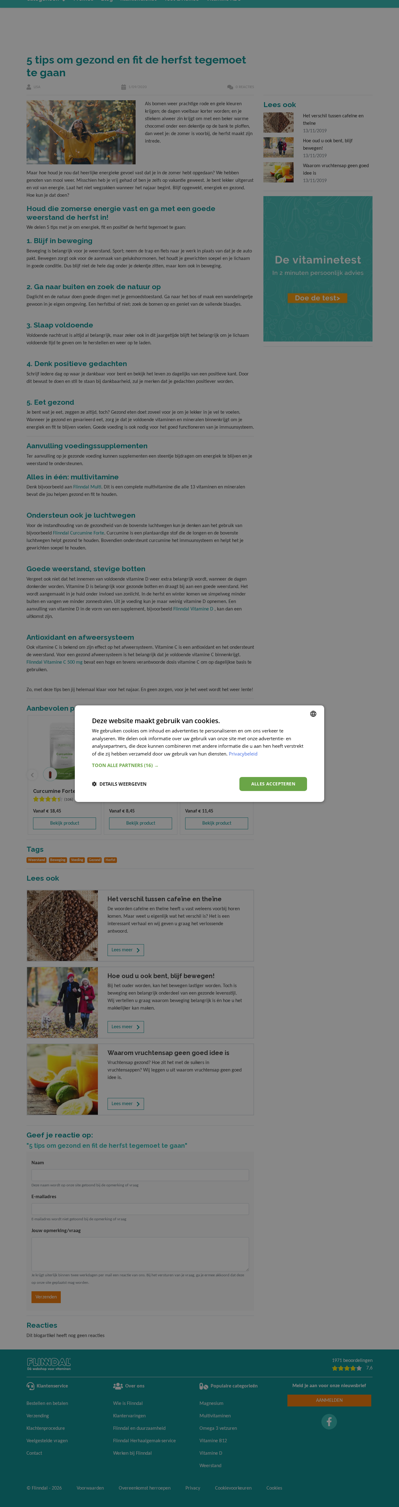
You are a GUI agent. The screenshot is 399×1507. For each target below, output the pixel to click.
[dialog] (199, 753)
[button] (199, 765)
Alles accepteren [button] (273, 784)
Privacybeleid (243, 754)
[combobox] (313, 713)
